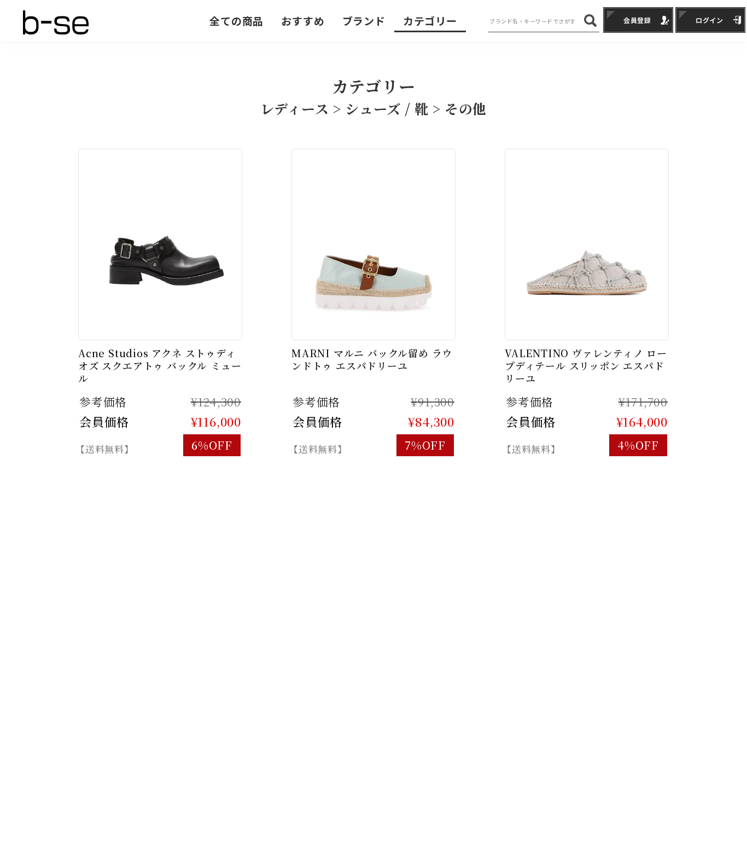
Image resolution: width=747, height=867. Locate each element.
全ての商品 (236, 20)
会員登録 (637, 20)
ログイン (709, 20)
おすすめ (302, 20)
